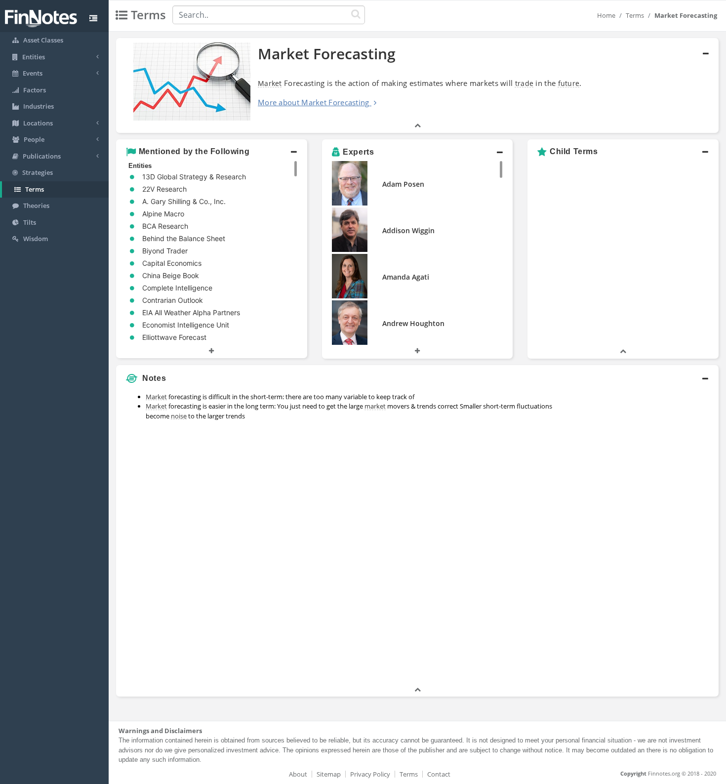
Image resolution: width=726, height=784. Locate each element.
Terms (635, 15)
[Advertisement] (641, 536)
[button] (417, 85)
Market (270, 83)
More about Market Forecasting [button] (313, 102)
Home (606, 15)
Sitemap (329, 774)
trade (524, 83)
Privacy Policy (370, 774)
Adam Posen (403, 184)
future (569, 83)
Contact (438, 774)
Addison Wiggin (408, 230)
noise (179, 416)
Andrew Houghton (413, 323)
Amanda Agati (405, 277)
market (375, 406)
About (298, 774)
